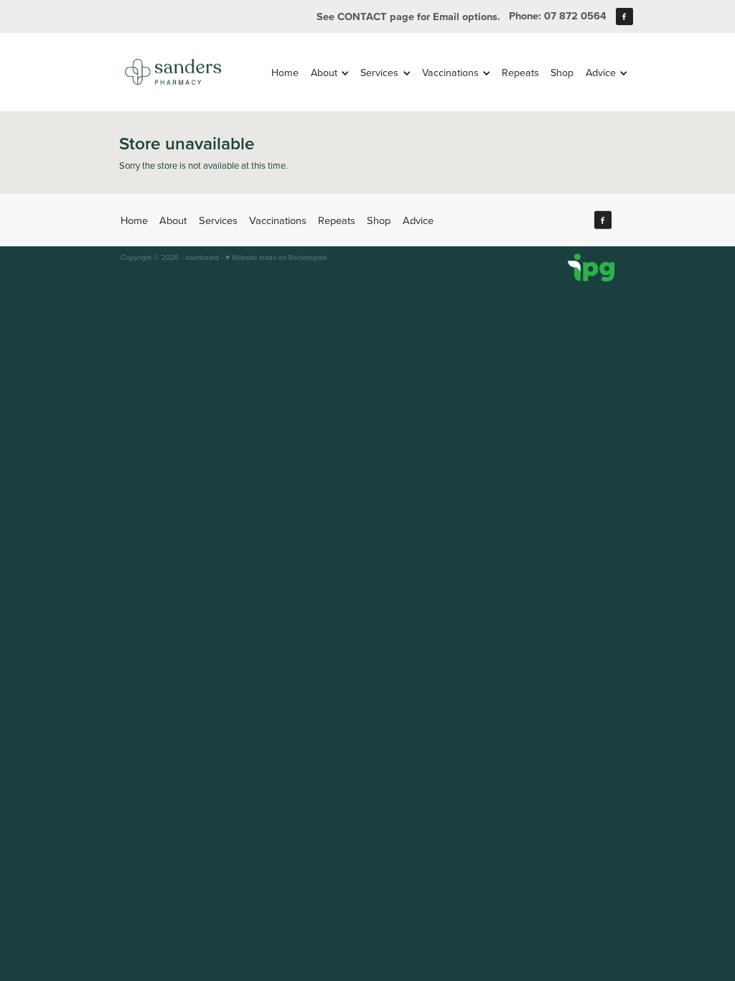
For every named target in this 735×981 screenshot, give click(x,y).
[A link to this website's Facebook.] (624, 16)
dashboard (202, 257)
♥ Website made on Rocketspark (276, 257)
